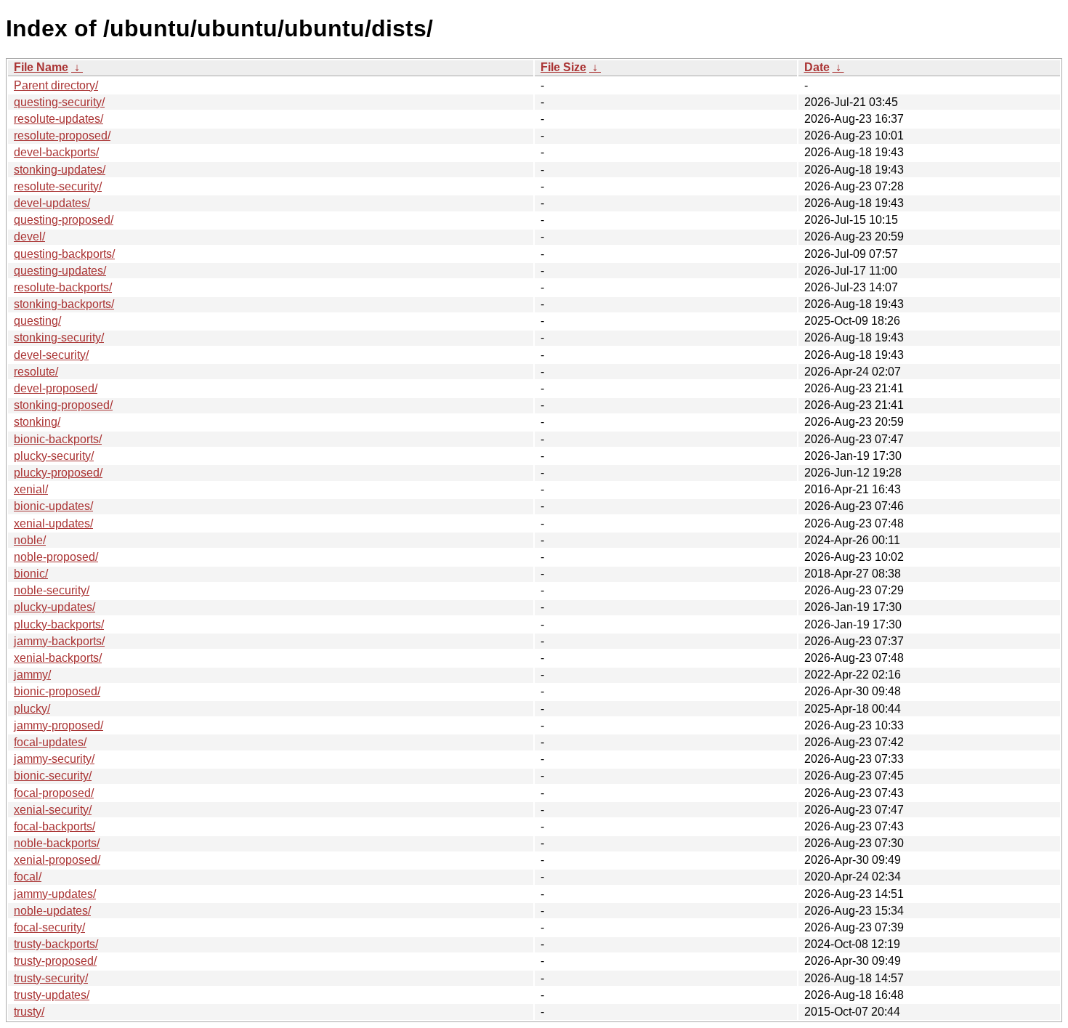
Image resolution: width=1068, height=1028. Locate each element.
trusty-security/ (51, 978)
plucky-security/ (54, 456)
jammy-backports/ (59, 641)
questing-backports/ (64, 254)
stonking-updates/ (59, 169)
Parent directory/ (56, 85)
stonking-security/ (59, 337)
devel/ (29, 236)
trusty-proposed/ (55, 961)
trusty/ (29, 1011)
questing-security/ (59, 102)
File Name (41, 67)
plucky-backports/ (59, 624)
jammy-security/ (54, 759)
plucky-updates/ (54, 607)
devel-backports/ (56, 152)
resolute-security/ (58, 186)
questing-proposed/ (63, 220)
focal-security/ (49, 927)
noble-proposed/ (56, 557)
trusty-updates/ (51, 995)
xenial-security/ (53, 810)
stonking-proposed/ (63, 405)
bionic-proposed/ (57, 691)
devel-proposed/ (55, 388)
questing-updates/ (60, 270)
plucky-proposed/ (58, 472)
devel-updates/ (52, 203)
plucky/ (32, 709)
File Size (563, 67)
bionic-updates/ (53, 506)
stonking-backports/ (64, 304)
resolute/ (36, 371)
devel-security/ (51, 355)
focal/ (27, 876)
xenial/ (31, 489)
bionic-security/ (53, 775)
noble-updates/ (52, 910)
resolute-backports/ (63, 287)
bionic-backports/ (58, 439)
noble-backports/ (57, 843)
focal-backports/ (54, 826)
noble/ (30, 540)
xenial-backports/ (58, 658)
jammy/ (32, 674)
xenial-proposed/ (57, 860)
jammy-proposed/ (58, 725)
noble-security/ (51, 590)
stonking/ (37, 422)
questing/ (37, 321)
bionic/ (31, 573)
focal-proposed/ (54, 793)
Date (817, 67)
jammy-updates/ (55, 894)
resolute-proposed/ (62, 135)
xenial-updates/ (53, 523)
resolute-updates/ (58, 119)
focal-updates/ (50, 742)
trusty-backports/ (56, 944)
